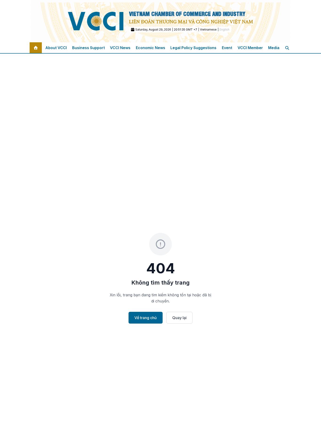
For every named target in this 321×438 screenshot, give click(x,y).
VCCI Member (250, 47)
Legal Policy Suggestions (193, 47)
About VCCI (56, 47)
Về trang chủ (145, 317)
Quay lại (179, 317)
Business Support (88, 47)
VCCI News (120, 47)
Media (273, 47)
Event (227, 47)
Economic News (150, 47)
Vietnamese (208, 29)
